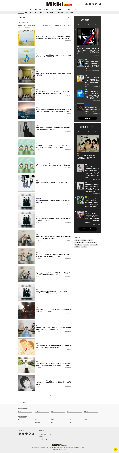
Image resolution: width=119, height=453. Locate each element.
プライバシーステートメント (44, 438)
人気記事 (59, 9)
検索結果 (23, 402)
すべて (20, 12)
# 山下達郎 (86, 244)
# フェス (77, 240)
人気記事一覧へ (87, 118)
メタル (40, 12)
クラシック (52, 12)
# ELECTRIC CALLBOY (91, 242)
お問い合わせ (41, 436)
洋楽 (30, 12)
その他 (71, 12)
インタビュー (33, 9)
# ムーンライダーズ (79, 242)
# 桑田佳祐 (83, 240)
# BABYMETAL (78, 244)
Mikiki (19, 402)
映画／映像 (60, 12)
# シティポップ (94, 244)
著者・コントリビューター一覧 (45, 434)
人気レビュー (66, 9)
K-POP (35, 12)
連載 (40, 9)
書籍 (66, 12)
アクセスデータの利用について (45, 439)
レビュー (46, 9)
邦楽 (26, 12)
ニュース (52, 9)
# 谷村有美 (84, 246)
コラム (26, 9)
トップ (21, 9)
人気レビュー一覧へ (87, 229)
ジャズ (46, 12)
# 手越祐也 (77, 246)
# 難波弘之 (90, 240)
